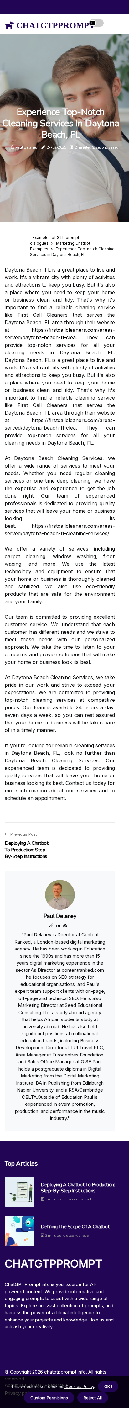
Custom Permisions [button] (49, 1397)
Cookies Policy (79, 1386)
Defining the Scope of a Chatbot (75, 1227)
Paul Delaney (26, 147)
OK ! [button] (108, 1386)
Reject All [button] (93, 1397)
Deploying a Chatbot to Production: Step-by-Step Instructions (78, 1188)
